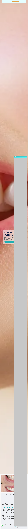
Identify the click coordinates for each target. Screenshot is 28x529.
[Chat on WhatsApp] (1, 525)
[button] (24, 2)
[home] (6, 1)
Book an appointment (16, 1)
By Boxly (16, 526)
